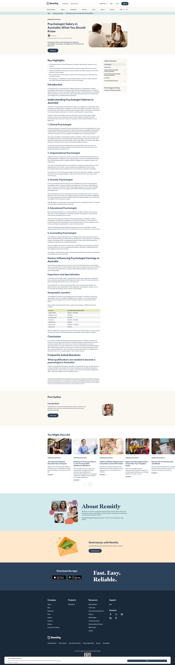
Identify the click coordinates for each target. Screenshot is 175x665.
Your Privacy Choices (53, 627)
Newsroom (51, 611)
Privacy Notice (63, 643)
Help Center (116, 517)
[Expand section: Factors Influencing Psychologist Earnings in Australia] (124, 74)
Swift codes (92, 607)
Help (111, 3)
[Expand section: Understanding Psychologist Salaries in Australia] (124, 70)
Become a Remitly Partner (96, 624)
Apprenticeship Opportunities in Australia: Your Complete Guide (137, 464)
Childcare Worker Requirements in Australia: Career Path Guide (111, 463)
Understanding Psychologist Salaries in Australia (111, 70)
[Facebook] (110, 614)
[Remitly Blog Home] (52, 4)
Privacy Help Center (88, 643)
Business (112, 9)
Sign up (125, 3)
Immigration (73, 9)
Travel (93, 9)
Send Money (65, 3)
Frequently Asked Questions (111, 80)
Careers (50, 617)
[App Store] (59, 577)
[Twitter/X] (116, 614)
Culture (63, 9)
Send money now (95, 550)
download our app (98, 517)
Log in (117, 3)
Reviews (50, 624)
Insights (91, 630)
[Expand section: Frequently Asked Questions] (124, 80)
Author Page (53, 415)
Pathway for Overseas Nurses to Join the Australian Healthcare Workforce (85, 464)
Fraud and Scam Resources (96, 611)
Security (98, 643)
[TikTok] (116, 617)
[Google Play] (75, 577)
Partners (91, 614)
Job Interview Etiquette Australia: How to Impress (57, 463)
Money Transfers (51, 9)
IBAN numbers (92, 617)
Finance (103, 9)
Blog (49, 607)
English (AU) (102, 3)
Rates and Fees (93, 604)
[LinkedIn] (110, 617)
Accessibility (106, 643)
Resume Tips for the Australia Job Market (162, 463)
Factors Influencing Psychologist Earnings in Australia (112, 74)
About (49, 604)
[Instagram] (121, 614)
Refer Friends (92, 627)
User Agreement (52, 643)
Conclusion (107, 77)
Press (49, 614)
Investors (50, 620)
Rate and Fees (74, 3)
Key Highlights (107, 64)
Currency (84, 9)
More (121, 9)
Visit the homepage (87, 517)
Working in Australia (115, 90)
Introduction (107, 67)
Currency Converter (94, 620)
